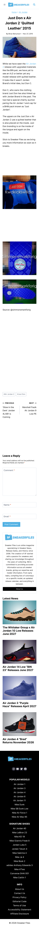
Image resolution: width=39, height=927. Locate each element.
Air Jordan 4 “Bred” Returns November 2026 (18, 741)
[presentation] (19, 612)
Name (7, 505)
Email (7, 516)
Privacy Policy (19, 897)
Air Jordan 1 (19, 784)
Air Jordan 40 (19, 828)
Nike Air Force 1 (19, 813)
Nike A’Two (19, 869)
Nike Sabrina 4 (19, 853)
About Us (19, 889)
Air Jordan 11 (19, 800)
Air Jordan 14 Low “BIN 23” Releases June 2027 (18, 668)
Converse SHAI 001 (19, 873)
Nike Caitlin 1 (19, 877)
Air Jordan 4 (19, 792)
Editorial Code (19, 901)
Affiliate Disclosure (19, 913)
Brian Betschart (15, 34)
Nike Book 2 (19, 861)
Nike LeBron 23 (19, 832)
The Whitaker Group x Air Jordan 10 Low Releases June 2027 (19, 630)
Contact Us (19, 893)
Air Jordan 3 (19, 788)
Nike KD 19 (19, 836)
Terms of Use (19, 905)
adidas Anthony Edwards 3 (19, 865)
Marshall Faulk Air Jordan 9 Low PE (29, 408)
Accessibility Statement (19, 909)
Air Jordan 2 (9, 394)
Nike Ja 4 (19, 857)
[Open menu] (5, 4)
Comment (9, 470)
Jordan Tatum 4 (19, 849)
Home (14, 12)
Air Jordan (23, 12)
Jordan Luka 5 (19, 845)
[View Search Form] (34, 4)
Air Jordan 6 (19, 796)
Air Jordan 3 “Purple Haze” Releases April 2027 (19, 704)
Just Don (21, 394)
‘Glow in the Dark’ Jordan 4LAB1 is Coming (9, 410)
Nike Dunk (19, 804)
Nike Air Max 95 (19, 817)
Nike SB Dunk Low (19, 808)
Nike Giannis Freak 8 (20, 841)
